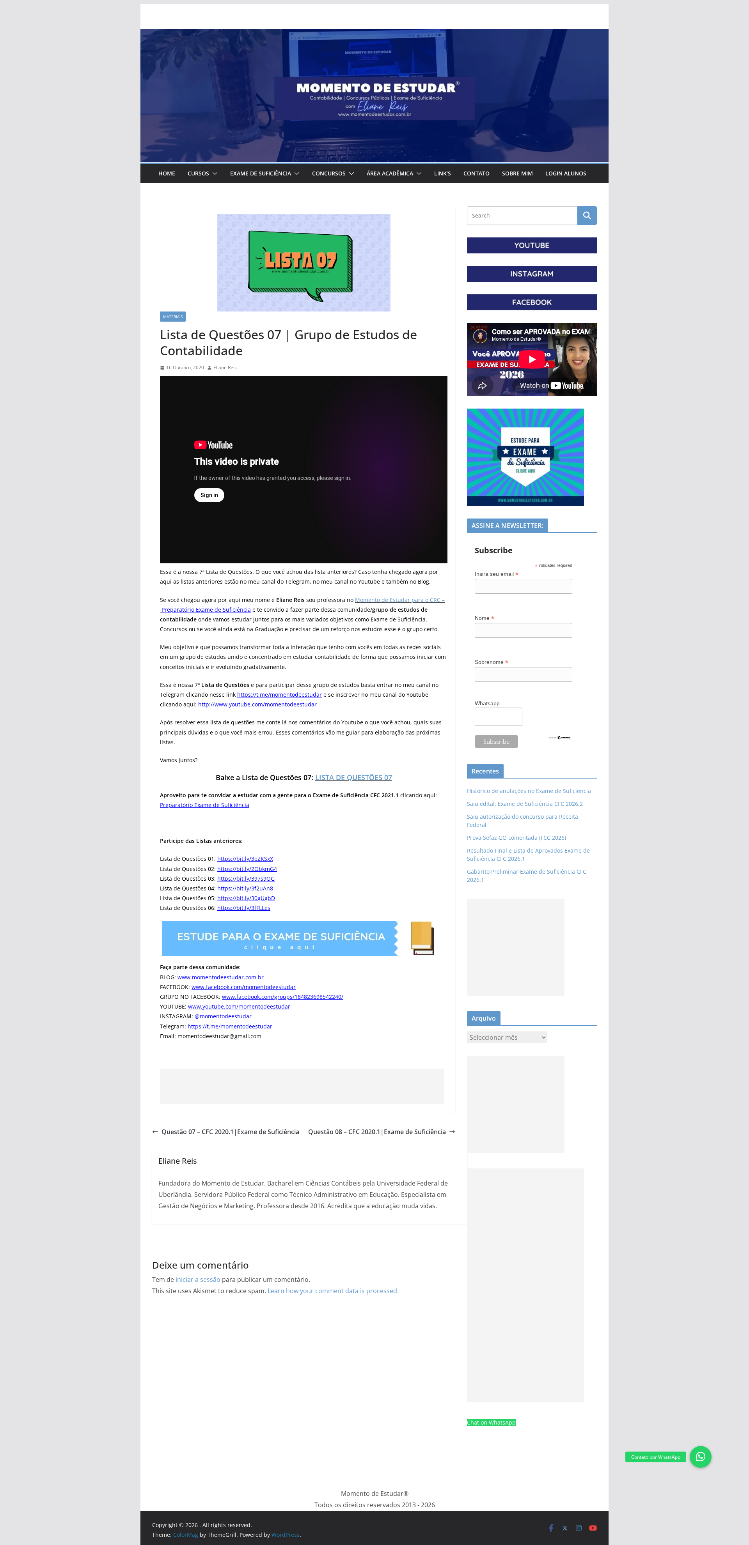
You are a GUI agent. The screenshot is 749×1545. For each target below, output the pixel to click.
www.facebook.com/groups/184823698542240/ (282, 996)
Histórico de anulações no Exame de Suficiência (529, 791)
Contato (476, 173)
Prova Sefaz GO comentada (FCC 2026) (516, 837)
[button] (213, 173)
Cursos (198, 173)
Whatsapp (487, 703)
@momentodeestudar (223, 1016)
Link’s (442, 173)
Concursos (329, 173)
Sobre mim (517, 173)
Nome (484, 618)
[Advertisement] (302, 1086)
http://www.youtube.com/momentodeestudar (257, 704)
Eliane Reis (225, 367)
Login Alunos (565, 173)
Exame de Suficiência (260, 173)
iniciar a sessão (198, 1279)
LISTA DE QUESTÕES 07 (353, 777)
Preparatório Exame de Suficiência (206, 609)
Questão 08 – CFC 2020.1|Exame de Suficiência (377, 1131)
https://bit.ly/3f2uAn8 (245, 888)
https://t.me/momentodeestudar (279, 694)
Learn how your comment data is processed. (333, 1291)
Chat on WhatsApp (491, 1422)
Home (166, 173)
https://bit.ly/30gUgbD (246, 898)
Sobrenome (491, 662)
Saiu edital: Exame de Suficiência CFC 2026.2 (525, 803)
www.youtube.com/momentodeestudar (239, 1006)
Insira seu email (496, 574)
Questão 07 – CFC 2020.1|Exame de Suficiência (230, 1131)
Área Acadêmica (390, 173)
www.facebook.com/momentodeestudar (244, 987)
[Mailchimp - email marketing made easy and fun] (560, 740)
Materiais (173, 316)
